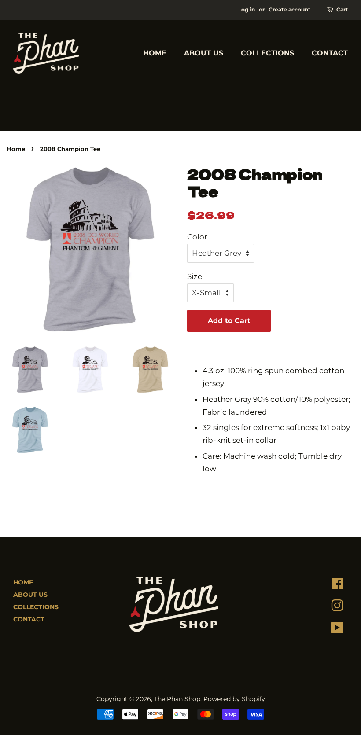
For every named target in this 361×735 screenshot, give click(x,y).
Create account (289, 9)
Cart (342, 9)
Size (194, 276)
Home (16, 149)
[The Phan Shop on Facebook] (337, 585)
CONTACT (330, 53)
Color (197, 236)
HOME (154, 53)
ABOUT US (203, 53)
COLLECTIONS (267, 53)
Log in (246, 9)
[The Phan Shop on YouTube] (337, 629)
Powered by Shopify (234, 699)
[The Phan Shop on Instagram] (337, 607)
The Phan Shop (177, 699)
